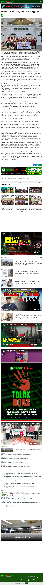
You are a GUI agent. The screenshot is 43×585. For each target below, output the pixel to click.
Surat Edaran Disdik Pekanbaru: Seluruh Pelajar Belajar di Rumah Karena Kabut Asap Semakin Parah (27, 273)
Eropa (5, 178)
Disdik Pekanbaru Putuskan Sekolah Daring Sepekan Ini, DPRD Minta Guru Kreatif (27, 282)
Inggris (9, 178)
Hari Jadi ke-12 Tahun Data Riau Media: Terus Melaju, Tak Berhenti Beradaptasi (15, 466)
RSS (34, 579)
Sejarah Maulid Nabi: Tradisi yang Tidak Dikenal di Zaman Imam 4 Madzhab (14, 458)
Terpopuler (3, 470)
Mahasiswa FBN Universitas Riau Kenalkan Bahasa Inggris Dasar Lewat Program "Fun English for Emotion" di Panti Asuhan (35, 208)
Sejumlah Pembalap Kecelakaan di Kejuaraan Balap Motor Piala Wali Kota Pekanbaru (19, 486)
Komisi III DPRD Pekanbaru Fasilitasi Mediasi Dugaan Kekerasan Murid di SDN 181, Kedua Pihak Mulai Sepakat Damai (21, 536)
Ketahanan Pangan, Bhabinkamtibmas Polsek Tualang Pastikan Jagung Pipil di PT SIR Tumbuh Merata (22, 476)
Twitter (34, 577)
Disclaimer (20, 579)
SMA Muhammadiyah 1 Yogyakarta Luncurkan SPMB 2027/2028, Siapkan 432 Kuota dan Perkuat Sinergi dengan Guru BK (21, 196)
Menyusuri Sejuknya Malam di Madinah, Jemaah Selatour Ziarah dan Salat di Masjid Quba (17, 498)
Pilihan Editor (4, 446)
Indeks (2, 578)
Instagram (29, 580)
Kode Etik (2, 579)
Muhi (12, 178)
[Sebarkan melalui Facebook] (34, 165)
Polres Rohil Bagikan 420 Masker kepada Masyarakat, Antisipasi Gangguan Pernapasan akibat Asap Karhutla (28, 263)
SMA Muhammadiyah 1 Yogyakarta (24, 178)
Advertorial (3, 490)
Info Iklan (20, 581)
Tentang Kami (21, 578)
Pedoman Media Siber (13, 581)
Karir (11, 579)
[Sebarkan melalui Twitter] (37, 165)
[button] (3, 526)
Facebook (30, 577)
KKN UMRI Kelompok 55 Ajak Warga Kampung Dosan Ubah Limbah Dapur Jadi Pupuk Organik (21, 473)
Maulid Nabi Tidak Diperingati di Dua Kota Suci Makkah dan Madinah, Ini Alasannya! (16, 454)
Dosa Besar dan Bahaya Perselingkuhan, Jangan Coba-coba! (12, 462)
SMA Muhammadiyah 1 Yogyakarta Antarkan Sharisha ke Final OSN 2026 (7, 196)
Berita (16, 314)
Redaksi (11, 578)
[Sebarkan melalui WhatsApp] (40, 165)
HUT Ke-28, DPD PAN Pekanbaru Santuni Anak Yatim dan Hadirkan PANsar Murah (19, 483)
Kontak (2, 581)
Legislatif (17, 280)
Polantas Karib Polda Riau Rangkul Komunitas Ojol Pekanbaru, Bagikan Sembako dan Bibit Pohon (22, 479)
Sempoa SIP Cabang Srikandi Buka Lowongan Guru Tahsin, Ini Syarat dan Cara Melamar (17, 506)
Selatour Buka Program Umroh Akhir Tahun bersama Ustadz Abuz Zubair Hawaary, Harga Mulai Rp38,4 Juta (27, 494)
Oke (26, 583)
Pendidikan (17, 270)
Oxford (15, 178)
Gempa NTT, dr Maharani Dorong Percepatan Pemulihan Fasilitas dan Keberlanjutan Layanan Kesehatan (28, 317)
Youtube (39, 577)
